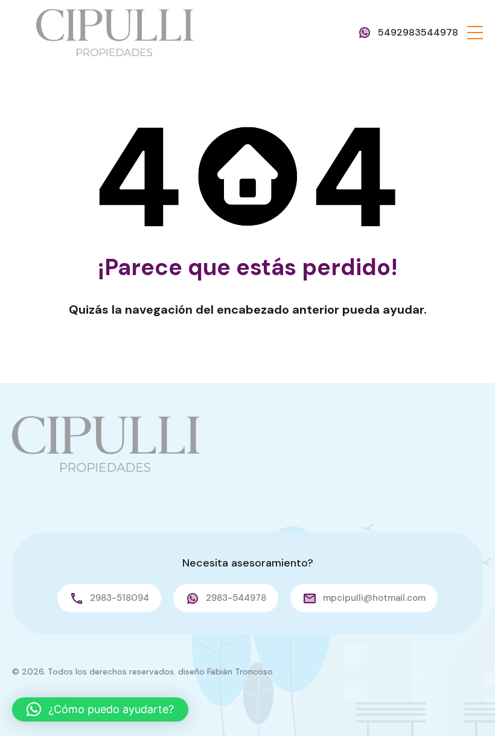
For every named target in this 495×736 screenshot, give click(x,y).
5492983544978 (418, 32)
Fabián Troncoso (240, 671)
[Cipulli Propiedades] (114, 31)
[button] (475, 32)
